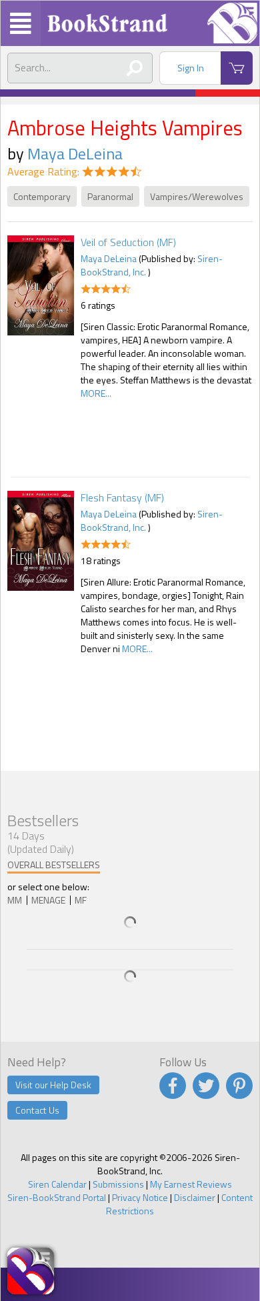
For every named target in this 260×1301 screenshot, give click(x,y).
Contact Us (37, 1110)
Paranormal (110, 196)
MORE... (96, 393)
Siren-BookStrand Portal (56, 1197)
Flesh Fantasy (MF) (122, 497)
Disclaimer (194, 1197)
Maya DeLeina (75, 153)
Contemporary (42, 196)
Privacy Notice (140, 1197)
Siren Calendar (57, 1184)
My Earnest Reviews (191, 1184)
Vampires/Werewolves (196, 196)
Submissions (118, 1184)
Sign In (190, 68)
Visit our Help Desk (53, 1085)
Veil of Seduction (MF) (128, 242)
